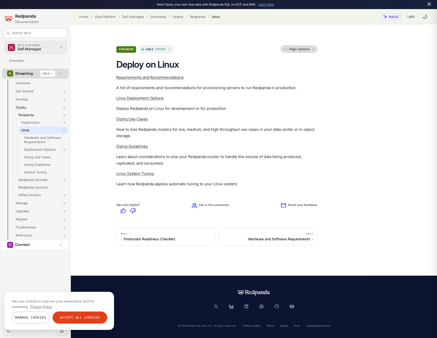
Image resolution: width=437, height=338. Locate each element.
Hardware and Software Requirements (42, 140)
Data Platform (105, 17)
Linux (216, 17)
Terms (270, 325)
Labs (411, 16)
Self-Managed (133, 17)
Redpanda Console (32, 180)
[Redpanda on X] (216, 306)
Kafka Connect (29, 195)
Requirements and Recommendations (150, 77)
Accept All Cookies (80, 317)
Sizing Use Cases (37, 157)
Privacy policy (252, 325)
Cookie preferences (318, 325)
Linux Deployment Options (140, 98)
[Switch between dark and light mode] (425, 17)
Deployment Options (40, 149)
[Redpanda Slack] (261, 306)
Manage (22, 203)
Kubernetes (30, 122)
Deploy (178, 17)
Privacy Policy (41, 307)
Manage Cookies (30, 317)
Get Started (25, 91)
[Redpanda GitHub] (277, 306)
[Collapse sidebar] (62, 330)
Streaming (158, 17)
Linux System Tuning (135, 173)
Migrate (22, 219)
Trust (297, 325)
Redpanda (197, 17)
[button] (64, 91)
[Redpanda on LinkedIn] (246, 306)
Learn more (266, 4)
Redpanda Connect (33, 187)
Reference (24, 235)
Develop (22, 99)
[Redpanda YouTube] (292, 306)
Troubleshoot (26, 227)
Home (83, 17)
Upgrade (22, 211)
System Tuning (35, 172)
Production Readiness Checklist (149, 239)
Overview (16, 61)
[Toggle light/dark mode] (8, 330)
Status (284, 325)
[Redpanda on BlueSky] (231, 306)
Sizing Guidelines (37, 165)
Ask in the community (210, 205)
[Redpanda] (254, 292)
